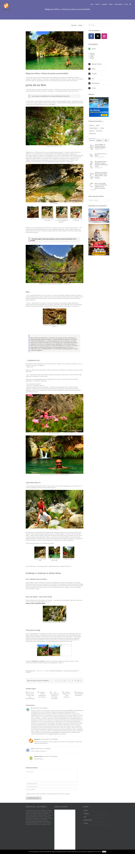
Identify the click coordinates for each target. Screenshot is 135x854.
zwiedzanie (74, 670)
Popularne (92, 140)
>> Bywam (91, 58)
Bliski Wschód (88, 820)
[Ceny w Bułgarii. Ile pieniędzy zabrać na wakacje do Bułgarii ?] (92, 144)
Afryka (86, 810)
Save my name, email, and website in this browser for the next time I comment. (48, 794)
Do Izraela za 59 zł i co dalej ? (101, 154)
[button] (130, 4)
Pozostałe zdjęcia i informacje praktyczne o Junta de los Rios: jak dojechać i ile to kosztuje (53, 239)
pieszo (67, 670)
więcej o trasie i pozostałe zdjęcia (35, 603)
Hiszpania (52, 670)
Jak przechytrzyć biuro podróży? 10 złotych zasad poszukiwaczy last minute (101, 164)
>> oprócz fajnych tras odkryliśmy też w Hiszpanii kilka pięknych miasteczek (49, 96)
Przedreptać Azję (58, 670)
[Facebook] (91, 36)
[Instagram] (104, 36)
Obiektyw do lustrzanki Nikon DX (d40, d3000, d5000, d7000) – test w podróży (101, 175)
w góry (70, 670)
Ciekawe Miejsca (93, 128)
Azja (85, 817)
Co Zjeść (102, 128)
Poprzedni (74, 25)
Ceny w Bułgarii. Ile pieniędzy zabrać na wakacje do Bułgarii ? (100, 146)
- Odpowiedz (45, 708)
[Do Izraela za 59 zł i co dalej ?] (92, 154)
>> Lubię (90, 56)
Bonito (97, 125)
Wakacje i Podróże (38, 756)
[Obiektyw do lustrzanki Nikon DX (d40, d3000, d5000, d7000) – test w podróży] (92, 172)
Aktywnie (91, 125)
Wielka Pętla (92, 133)
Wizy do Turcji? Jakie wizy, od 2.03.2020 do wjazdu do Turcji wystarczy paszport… (101, 186)
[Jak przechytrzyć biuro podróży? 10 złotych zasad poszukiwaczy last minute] (92, 161)
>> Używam (91, 55)
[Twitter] (98, 36)
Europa (86, 823)
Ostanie (99, 140)
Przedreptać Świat (31, 670)
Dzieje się (91, 131)
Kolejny (80, 25)
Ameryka (86, 813)
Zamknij (104, 851)
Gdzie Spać (99, 131)
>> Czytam (91, 53)
